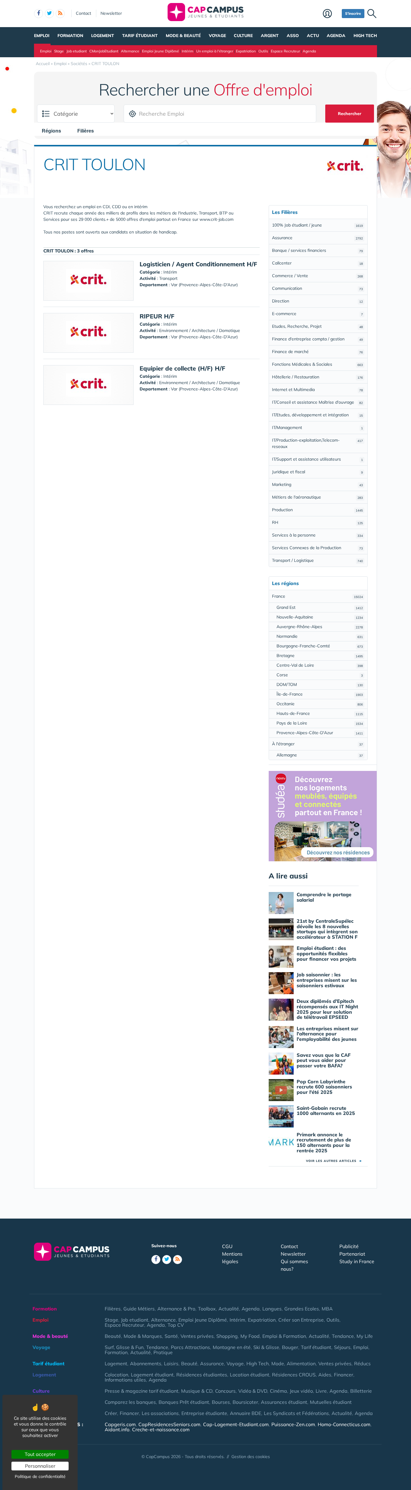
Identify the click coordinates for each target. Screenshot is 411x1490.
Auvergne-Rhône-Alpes (320, 626)
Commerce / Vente (317, 275)
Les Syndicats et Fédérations (296, 1413)
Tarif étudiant (140, 35)
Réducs (362, 1363)
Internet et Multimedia (317, 389)
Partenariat (352, 1254)
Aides (324, 1375)
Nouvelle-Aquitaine (320, 617)
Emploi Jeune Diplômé (160, 51)
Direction (317, 301)
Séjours (342, 1347)
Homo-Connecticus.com (344, 1424)
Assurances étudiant (284, 1402)
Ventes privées (197, 1336)
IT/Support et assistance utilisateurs (317, 459)
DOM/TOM (320, 684)
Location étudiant (249, 1375)
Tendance (343, 1336)
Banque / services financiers (317, 250)
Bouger (290, 1347)
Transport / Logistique (317, 560)
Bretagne (320, 655)
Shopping (227, 1336)
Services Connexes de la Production (317, 547)
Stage (59, 51)
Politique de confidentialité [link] (40, 1476)
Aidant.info (117, 1429)
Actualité (228, 1309)
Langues (272, 1309)
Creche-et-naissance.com (161, 1429)
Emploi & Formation (284, 1336)
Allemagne (320, 755)
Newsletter (111, 13)
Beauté (113, 1336)
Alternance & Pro (176, 1309)
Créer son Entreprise (301, 1320)
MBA (327, 1309)
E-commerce (317, 313)
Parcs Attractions (190, 1347)
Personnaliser (40, 1466)
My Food (250, 1336)
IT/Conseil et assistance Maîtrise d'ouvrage (317, 402)
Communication (317, 288)
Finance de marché (317, 351)
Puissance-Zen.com (293, 1424)
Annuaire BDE (245, 1413)
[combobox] (54, 131)
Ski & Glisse (266, 1347)
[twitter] (49, 13)
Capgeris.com (120, 1424)
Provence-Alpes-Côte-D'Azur (320, 732)
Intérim (187, 51)
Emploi (41, 35)
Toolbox (207, 1309)
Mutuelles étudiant (331, 1402)
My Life (365, 1336)
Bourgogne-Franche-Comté (320, 646)
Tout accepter (40, 1454)
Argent (270, 35)
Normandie (320, 636)
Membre (331, 14)
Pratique (163, 1352)
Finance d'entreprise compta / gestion (317, 339)
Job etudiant (76, 51)
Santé (171, 1336)
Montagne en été (232, 1347)
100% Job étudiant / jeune (317, 225)
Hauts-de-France (320, 713)
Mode (277, 1363)
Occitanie (320, 703)
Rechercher (349, 113)
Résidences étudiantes (201, 1375)
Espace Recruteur (285, 51)
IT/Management (317, 427)
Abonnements (145, 1363)
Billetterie (361, 1391)
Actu (313, 35)
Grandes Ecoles (301, 1309)
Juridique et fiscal (317, 471)
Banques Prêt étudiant (184, 1402)
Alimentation (301, 1363)
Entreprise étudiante (204, 1413)
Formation (70, 35)
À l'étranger (317, 744)
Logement (102, 35)
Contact (83, 13)
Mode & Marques (143, 1336)
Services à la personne (317, 535)
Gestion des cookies (250, 1456)
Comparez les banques (130, 1402)
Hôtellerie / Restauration (317, 377)
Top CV (176, 1325)
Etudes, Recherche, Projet (317, 326)
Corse (320, 675)
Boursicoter (245, 1402)
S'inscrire (353, 13)
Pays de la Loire (320, 723)
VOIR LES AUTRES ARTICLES (334, 1161)
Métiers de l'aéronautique (317, 497)
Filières (113, 1309)
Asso (293, 35)
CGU (227, 1246)
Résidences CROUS (294, 1375)
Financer (343, 1375)
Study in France (356, 1261)
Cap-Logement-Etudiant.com (236, 1424)
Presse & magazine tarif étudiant (141, 1391)
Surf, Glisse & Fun (124, 1347)
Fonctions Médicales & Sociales (317, 364)
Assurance (317, 237)
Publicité (349, 1246)
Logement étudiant (152, 1375)
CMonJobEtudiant (103, 51)
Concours (225, 1391)
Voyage (217, 35)
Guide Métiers (139, 1309)
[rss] (60, 13)
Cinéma (278, 1391)
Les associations (160, 1413)
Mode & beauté (183, 35)
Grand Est (320, 607)
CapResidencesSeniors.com (169, 1424)
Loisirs (171, 1363)
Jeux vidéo (301, 1391)
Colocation (116, 1375)
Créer (111, 1413)
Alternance (130, 51)
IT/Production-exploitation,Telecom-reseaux (317, 443)
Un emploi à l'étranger (214, 51)
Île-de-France (320, 694)
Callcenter (317, 263)
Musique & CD (196, 1391)
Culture (243, 35)
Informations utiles (125, 1380)
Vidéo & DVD (252, 1391)
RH (317, 522)
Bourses (221, 1402)
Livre (321, 1391)
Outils (263, 51)
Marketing (317, 484)
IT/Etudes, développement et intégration (317, 415)
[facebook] (38, 13)
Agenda (336, 35)
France (317, 596)
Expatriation (246, 51)
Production (317, 509)
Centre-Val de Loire (320, 665)
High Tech (365, 35)
